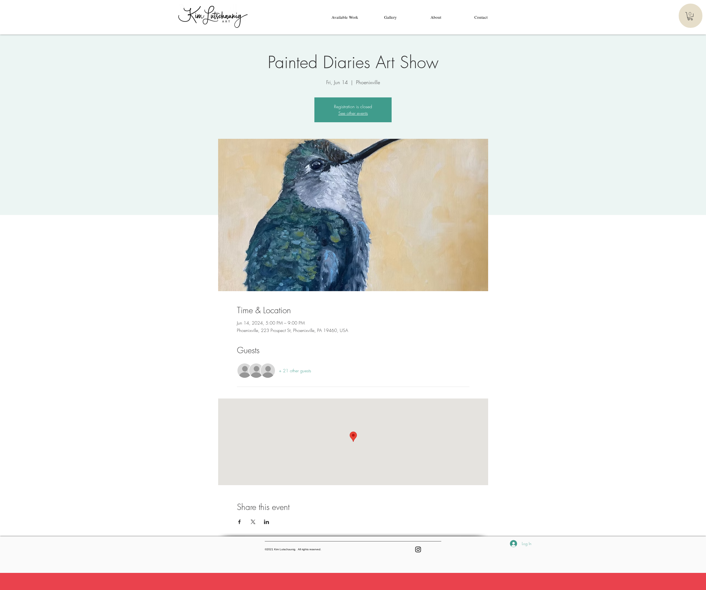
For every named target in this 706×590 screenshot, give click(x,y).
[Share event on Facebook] (239, 522)
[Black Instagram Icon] (418, 549)
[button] (690, 16)
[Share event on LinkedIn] (266, 522)
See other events (353, 113)
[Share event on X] (253, 522)
